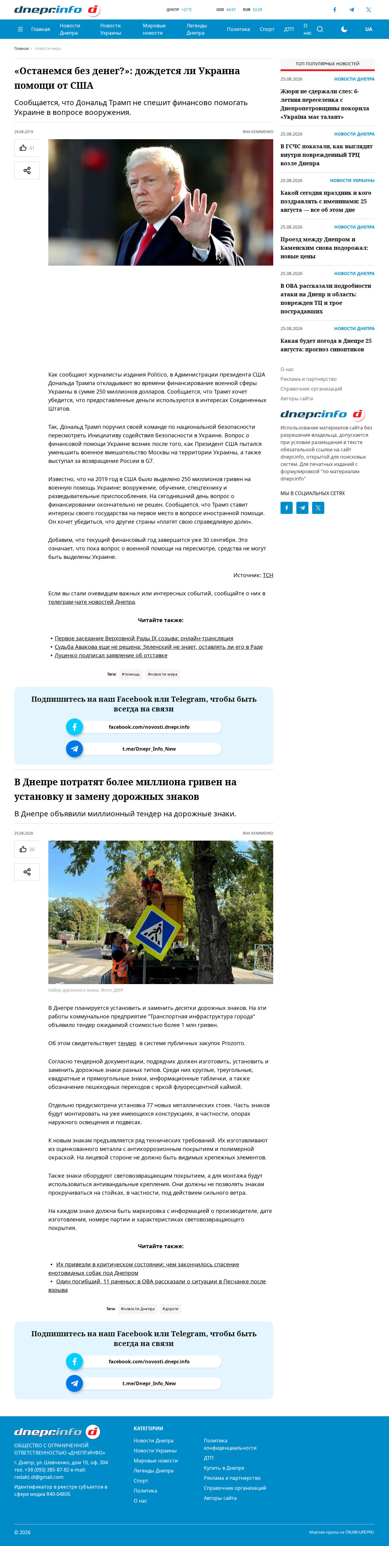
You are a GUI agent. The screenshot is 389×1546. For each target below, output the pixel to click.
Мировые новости (154, 29)
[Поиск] (320, 29)
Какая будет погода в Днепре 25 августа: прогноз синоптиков (326, 345)
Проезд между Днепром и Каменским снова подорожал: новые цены (324, 248)
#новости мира (163, 674)
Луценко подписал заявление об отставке (111, 655)
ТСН (268, 575)
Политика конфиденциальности (230, 1444)
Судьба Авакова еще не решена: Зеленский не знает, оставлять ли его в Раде (159, 646)
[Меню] (20, 29)
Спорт (267, 29)
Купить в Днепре (224, 1468)
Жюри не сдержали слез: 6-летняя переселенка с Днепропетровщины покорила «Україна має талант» (325, 104)
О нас (308, 29)
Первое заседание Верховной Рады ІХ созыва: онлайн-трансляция (144, 638)
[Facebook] (335, 10)
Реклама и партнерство (309, 379)
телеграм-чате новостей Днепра (91, 601)
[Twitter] (369, 10)
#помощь (131, 674)
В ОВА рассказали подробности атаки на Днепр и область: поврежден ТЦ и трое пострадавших (326, 298)
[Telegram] (352, 10)
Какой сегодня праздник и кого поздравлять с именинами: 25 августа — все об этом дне (326, 201)
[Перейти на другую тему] (344, 29)
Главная (40, 29)
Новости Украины (110, 29)
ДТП (289, 29)
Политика (238, 29)
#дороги (171, 1308)
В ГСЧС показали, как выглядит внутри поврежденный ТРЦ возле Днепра (327, 155)
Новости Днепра (70, 29)
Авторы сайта (297, 398)
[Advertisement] (160, 317)
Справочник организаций (311, 388)
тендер (127, 1043)
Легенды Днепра (197, 29)
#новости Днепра (138, 1308)
